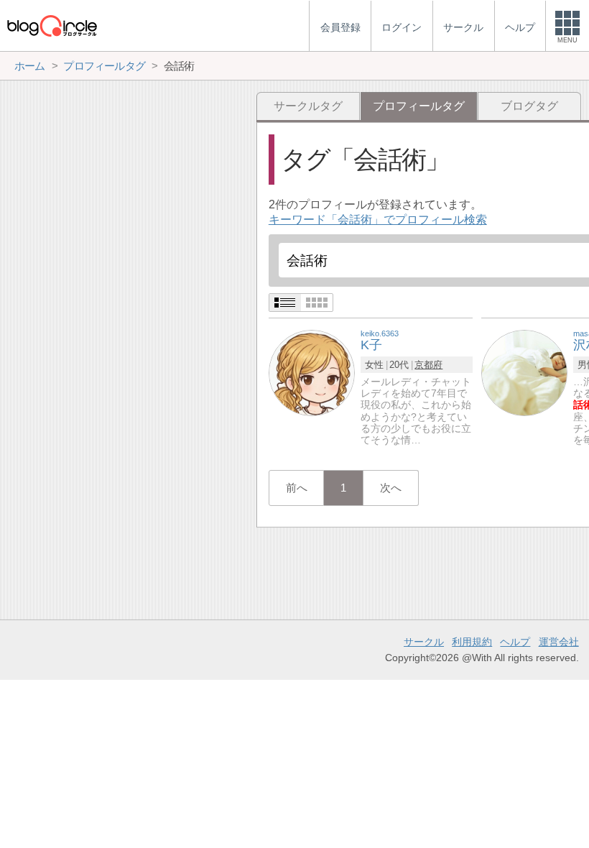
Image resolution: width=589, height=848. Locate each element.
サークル (424, 641)
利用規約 (472, 641)
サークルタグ (308, 106)
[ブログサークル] (51, 25)
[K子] (312, 372)
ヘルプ (515, 641)
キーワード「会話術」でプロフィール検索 (378, 219)
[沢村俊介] (524, 372)
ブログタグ (529, 106)
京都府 (428, 364)
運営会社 (559, 641)
